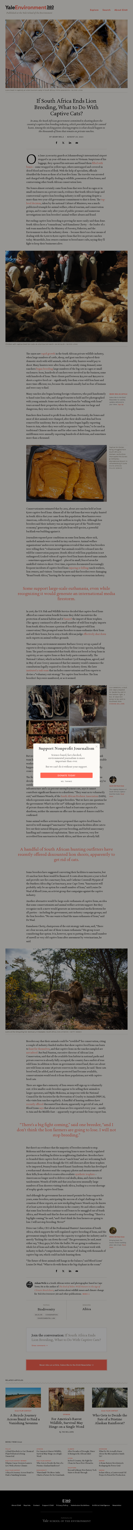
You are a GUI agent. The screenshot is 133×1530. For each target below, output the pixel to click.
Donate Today (66, 775)
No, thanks (66, 781)
